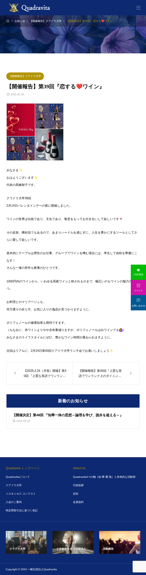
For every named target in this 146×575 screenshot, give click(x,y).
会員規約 (78, 502)
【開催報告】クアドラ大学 (25, 76)
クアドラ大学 (14, 485)
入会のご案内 (14, 502)
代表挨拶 (78, 485)
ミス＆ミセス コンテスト (21, 493)
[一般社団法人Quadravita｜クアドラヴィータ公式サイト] (30, 7)
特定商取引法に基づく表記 (22, 510)
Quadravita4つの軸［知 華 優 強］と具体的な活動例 (104, 476)
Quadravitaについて (18, 476)
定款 (75, 493)
